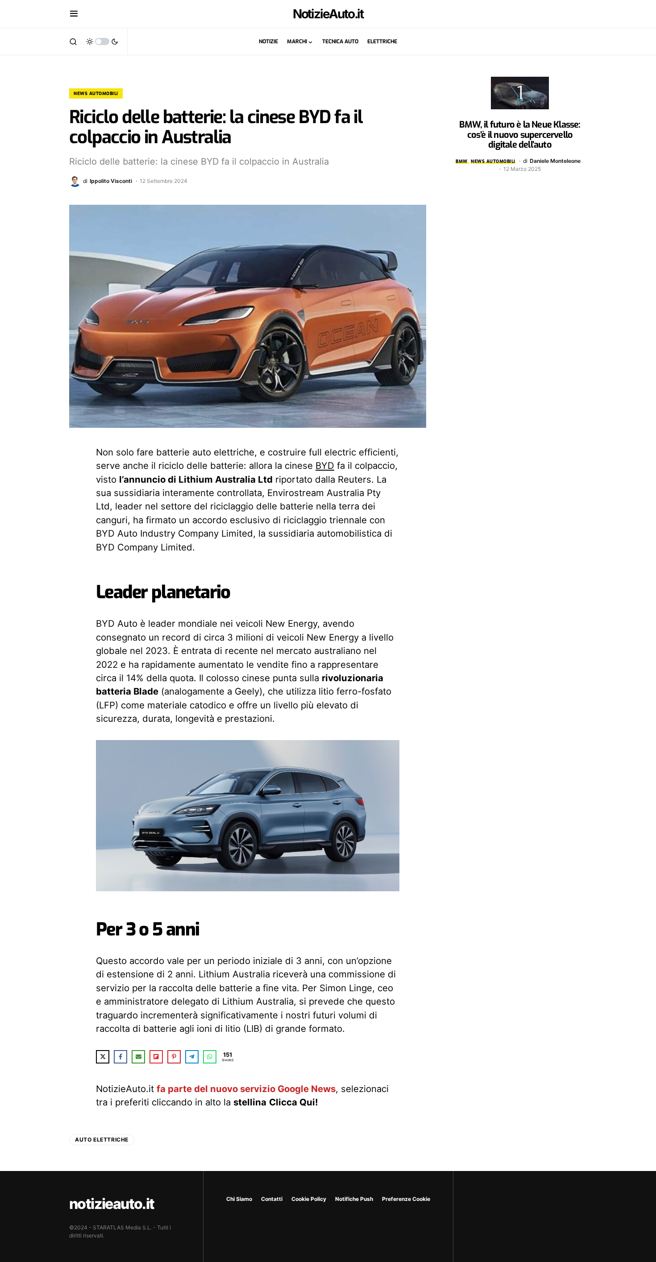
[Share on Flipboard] (156, 1056)
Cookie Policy (308, 1199)
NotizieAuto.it (328, 13)
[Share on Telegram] (192, 1056)
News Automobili (96, 93)
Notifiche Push (354, 1199)
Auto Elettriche (102, 1139)
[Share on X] (102, 1056)
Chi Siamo (239, 1199)
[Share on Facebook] (120, 1056)
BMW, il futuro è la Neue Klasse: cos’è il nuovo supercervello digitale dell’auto (519, 135)
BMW (462, 161)
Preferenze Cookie (406, 1199)
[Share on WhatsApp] (209, 1056)
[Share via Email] (138, 1056)
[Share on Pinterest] (174, 1056)
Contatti (271, 1199)
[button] (74, 13)
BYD (325, 465)
